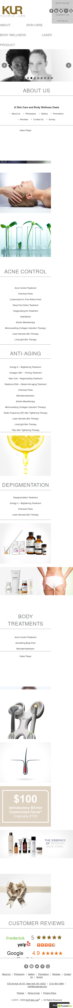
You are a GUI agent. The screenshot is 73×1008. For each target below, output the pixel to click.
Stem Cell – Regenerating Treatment (25, 378)
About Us (16, 113)
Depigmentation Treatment (25, 497)
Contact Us (62, 14)
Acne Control (25, 271)
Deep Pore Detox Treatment (25, 305)
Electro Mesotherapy (25, 322)
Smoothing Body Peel (25, 642)
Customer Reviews (36, 923)
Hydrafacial (25, 316)
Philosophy (30, 113)
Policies (20, 992)
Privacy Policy (49, 992)
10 (52, 78)
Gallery (44, 113)
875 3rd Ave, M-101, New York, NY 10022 (26, 983)
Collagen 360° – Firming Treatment (25, 372)
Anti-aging (25, 353)
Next (68, 65)
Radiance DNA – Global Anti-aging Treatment (26, 384)
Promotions (58, 113)
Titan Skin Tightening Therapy (25, 429)
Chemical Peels (25, 293)
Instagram (56, 11)
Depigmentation (25, 484)
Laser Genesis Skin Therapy (25, 333)
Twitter (61, 11)
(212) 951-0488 (56, 983)
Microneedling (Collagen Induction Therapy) (25, 328)
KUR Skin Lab (32, 999)
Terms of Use (34, 992)
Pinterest (66, 11)
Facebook (51, 11)
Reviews (24, 119)
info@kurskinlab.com (37, 986)
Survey (52, 119)
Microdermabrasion (25, 395)
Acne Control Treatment (25, 287)
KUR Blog (62, 20)
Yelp (71, 11)
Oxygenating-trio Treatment (25, 310)
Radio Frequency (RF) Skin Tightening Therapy (25, 412)
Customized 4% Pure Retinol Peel (25, 299)
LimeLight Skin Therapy (25, 339)
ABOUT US (36, 90)
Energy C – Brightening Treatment (25, 366)
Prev (4, 65)
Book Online (62, 3)
